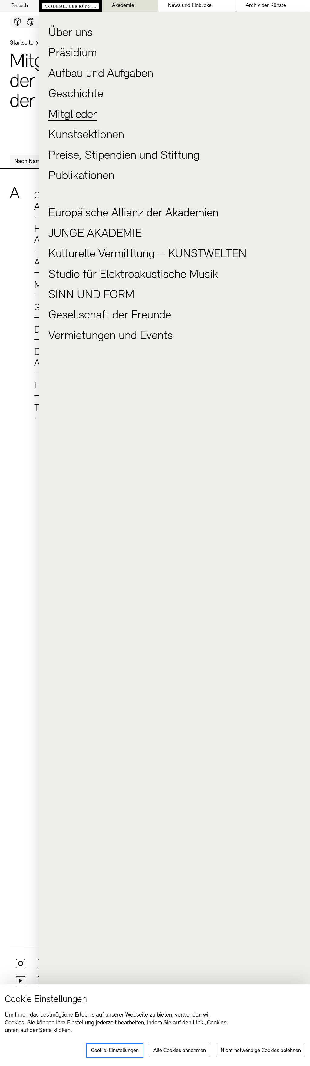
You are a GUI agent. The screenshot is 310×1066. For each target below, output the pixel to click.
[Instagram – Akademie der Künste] (20, 967)
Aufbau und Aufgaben (100, 74)
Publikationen (81, 176)
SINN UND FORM (91, 295)
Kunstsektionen (86, 135)
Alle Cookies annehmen (179, 1051)
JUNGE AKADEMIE (95, 234)
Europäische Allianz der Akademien (133, 213)
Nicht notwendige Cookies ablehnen (261, 1051)
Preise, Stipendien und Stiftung (124, 156)
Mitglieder (72, 115)
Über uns (70, 33)
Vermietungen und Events (110, 336)
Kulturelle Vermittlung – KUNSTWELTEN (147, 254)
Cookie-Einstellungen (115, 1051)
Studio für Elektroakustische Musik (133, 275)
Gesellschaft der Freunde (109, 315)
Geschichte (75, 94)
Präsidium (72, 53)
